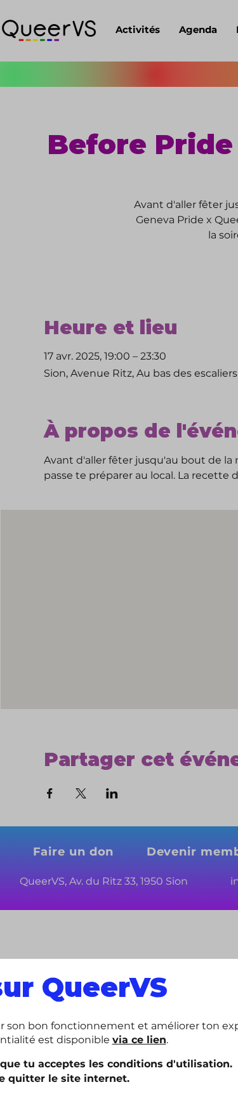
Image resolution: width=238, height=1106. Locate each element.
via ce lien (139, 1040)
